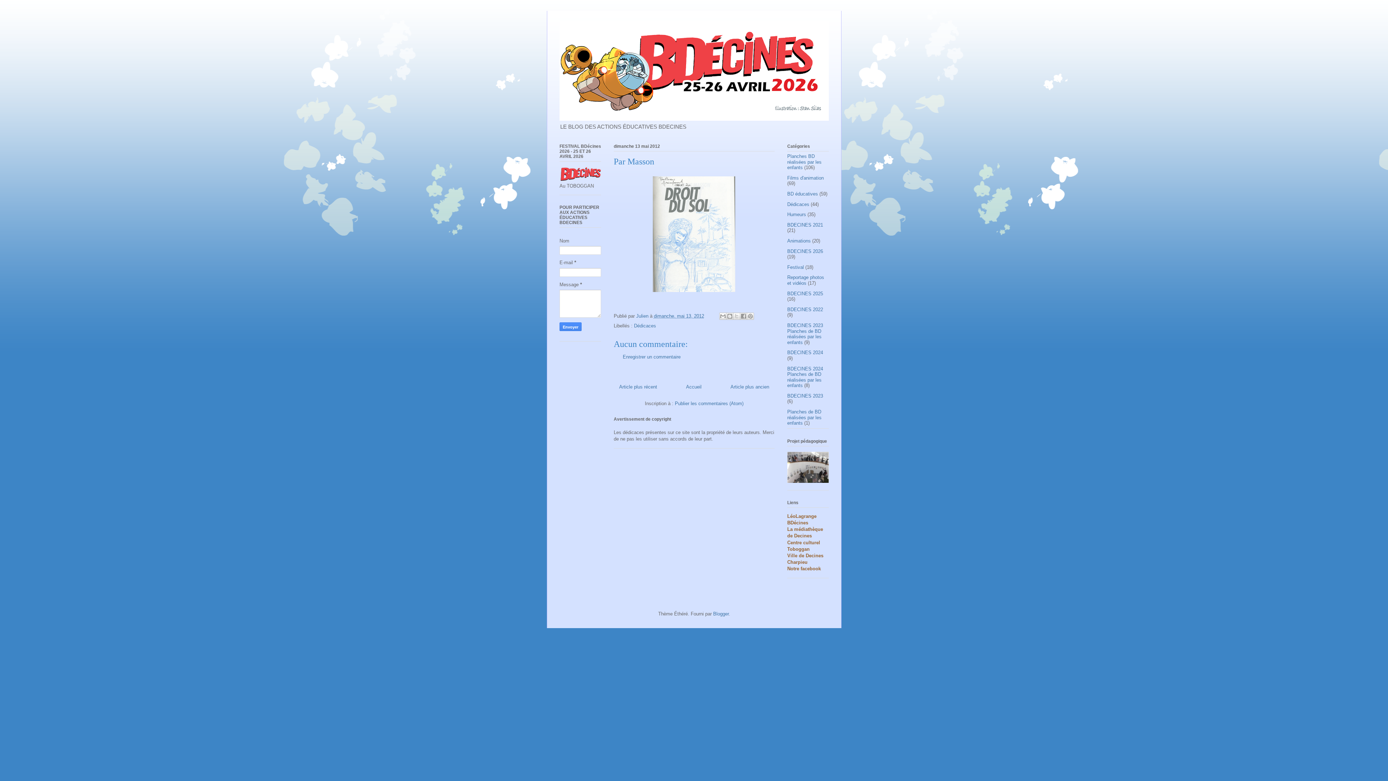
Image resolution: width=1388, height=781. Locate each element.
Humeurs (796, 214)
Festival (795, 267)
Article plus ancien (750, 387)
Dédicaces (645, 326)
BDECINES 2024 (805, 352)
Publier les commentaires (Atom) (709, 403)
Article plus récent (638, 387)
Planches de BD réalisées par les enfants (804, 417)
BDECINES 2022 (805, 309)
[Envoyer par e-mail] (723, 316)
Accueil (694, 387)
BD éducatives (802, 194)
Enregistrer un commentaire (652, 357)
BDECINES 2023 (805, 396)
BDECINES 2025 (805, 293)
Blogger (721, 614)
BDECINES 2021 (805, 225)
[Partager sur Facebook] (743, 316)
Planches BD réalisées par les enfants (804, 162)
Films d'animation (805, 178)
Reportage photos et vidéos (805, 280)
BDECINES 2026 (805, 251)
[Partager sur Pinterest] (750, 316)
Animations (799, 241)
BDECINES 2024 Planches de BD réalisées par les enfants (805, 377)
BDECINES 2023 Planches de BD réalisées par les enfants (805, 334)
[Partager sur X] (736, 316)
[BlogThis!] (729, 316)
